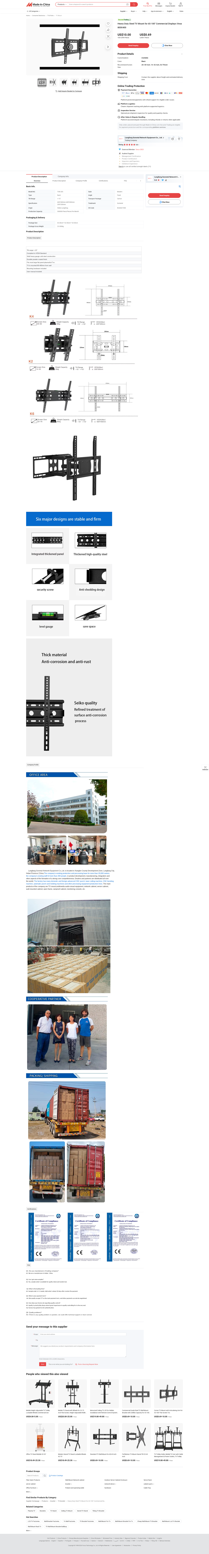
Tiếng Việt (154, 1541)
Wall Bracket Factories (51, 1521)
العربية (116, 1541)
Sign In (121, 166)
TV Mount (59, 15)
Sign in (180, 6)
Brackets (43, 1511)
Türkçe (147, 1541)
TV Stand (53, 1511)
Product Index (142, 1538)
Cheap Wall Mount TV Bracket (147, 1521)
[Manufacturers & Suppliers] (38, 4)
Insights (159, 1538)
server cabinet (31, 1484)
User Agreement (116, 1545)
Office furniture (31, 1488)
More (28, 1530)
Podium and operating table (74, 1488)
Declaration (127, 1545)
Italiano (93, 1541)
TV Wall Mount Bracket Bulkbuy (56, 1526)
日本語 (128, 1541)
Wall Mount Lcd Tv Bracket (171, 1521)
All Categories (33, 11)
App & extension (156, 11)
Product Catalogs (57, 1475)
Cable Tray (147, 1488)
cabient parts (148, 1484)
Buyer (133, 11)
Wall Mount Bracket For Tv (124, 1521)
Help (144, 11)
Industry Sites (118, 1538)
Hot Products (51, 1538)
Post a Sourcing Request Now (86, 1364)
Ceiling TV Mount (66, 1511)
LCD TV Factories (34, 1521)
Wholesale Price (107, 1538)
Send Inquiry (133, 45)
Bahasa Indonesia (165, 1541)
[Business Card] (180, 186)
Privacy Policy (137, 1545)
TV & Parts (50, 15)
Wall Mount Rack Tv (34, 1526)
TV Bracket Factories (87, 1521)
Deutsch (100, 1541)
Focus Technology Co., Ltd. (90, 1545)
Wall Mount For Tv (104, 1521)
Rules (181, 11)
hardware (107, 1488)
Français (76, 1541)
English (53, 1541)
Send (42, 1364)
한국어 (122, 1541)
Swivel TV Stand (82, 1511)
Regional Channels (130, 1538)
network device (109, 1484)
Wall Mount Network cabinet (74, 1480)
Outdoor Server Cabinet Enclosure (115, 1480)
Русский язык (85, 1541)
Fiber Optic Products (33, 1480)
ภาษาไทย (140, 1541)
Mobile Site (151, 1538)
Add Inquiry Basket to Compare (70, 91)
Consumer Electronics (38, 15)
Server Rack (148, 1480)
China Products (62, 1538)
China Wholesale (96, 1538)
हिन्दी (134, 1541)
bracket (67, 1484)
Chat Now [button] (168, 45)
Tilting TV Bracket (98, 1511)
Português (68, 1541)
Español (60, 1541)
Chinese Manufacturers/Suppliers (78, 1538)
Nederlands (108, 1541)
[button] (136, 181)
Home (28, 15)
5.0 (155, 180)
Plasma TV (31, 1511)
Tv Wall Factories (69, 1521)
